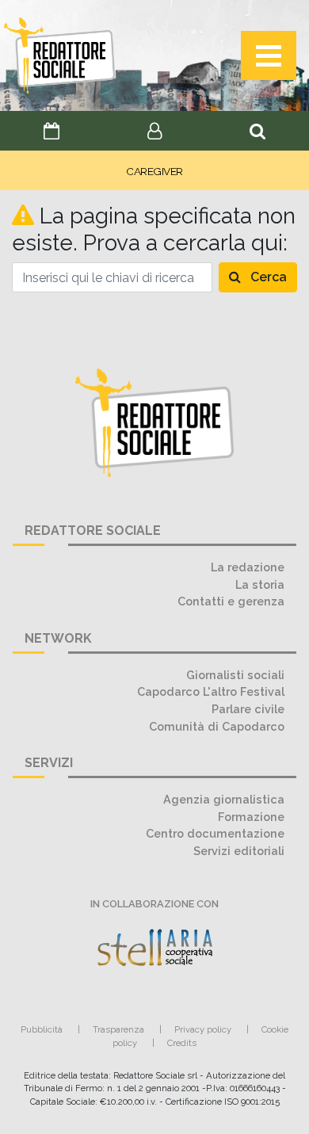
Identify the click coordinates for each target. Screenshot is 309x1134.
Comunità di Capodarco (216, 726)
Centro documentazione (215, 833)
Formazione (251, 816)
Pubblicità (42, 1029)
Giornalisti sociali (235, 675)
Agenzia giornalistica (223, 799)
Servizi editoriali (238, 850)
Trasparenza (118, 1029)
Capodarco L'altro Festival (210, 691)
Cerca (267, 276)
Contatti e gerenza (230, 601)
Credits (181, 1042)
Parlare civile (248, 709)
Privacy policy (202, 1029)
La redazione (247, 567)
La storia (259, 584)
